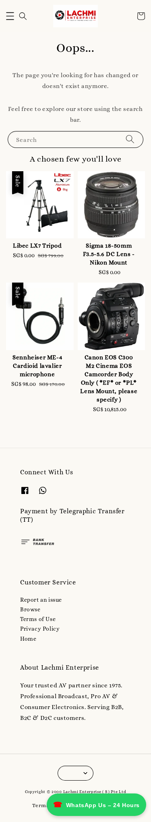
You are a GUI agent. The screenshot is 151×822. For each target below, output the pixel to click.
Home (28, 638)
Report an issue (41, 600)
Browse (30, 609)
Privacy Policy (40, 628)
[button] (10, 16)
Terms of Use (38, 619)
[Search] (130, 139)
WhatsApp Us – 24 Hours (96, 805)
